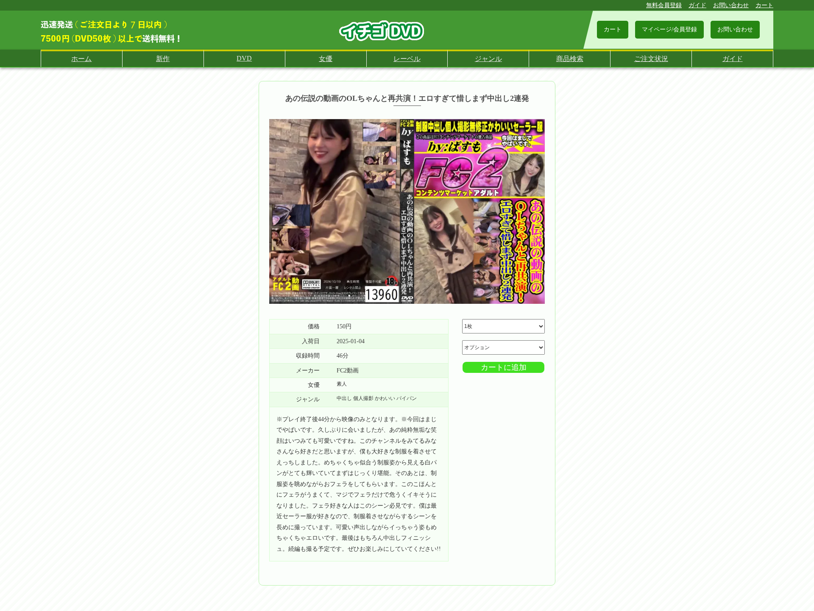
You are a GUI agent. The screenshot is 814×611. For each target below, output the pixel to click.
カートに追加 (504, 367)
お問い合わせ (731, 5)
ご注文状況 (651, 58)
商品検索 (569, 58)
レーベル (407, 58)
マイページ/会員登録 (669, 29)
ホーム (81, 58)
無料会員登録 (664, 5)
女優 (325, 58)
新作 (163, 58)
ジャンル (488, 58)
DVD (244, 58)
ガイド (697, 5)
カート (764, 5)
